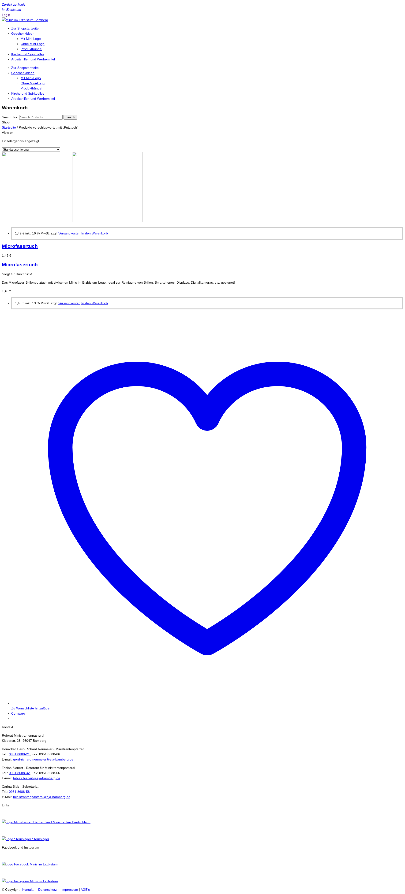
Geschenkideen (22, 33)
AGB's (85, 889)
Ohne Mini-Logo (33, 44)
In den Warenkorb (94, 233)
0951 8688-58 (19, 792)
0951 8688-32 (19, 773)
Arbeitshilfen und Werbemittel (33, 59)
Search (70, 117)
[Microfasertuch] (72, 221)
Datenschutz (47, 889)
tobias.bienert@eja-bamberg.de (36, 778)
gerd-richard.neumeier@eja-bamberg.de (43, 759)
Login (6, 15)
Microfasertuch (20, 246)
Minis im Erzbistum (43, 864)
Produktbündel (31, 49)
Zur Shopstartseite (25, 28)
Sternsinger (40, 839)
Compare (18, 713)
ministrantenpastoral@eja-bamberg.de (41, 797)
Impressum (69, 889)
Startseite (9, 127)
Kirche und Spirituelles (27, 54)
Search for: (10, 117)
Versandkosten (69, 233)
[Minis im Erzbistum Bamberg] (25, 20)
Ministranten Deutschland (71, 822)
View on (8, 132)
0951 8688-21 (19, 754)
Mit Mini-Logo (31, 39)
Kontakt (28, 889)
